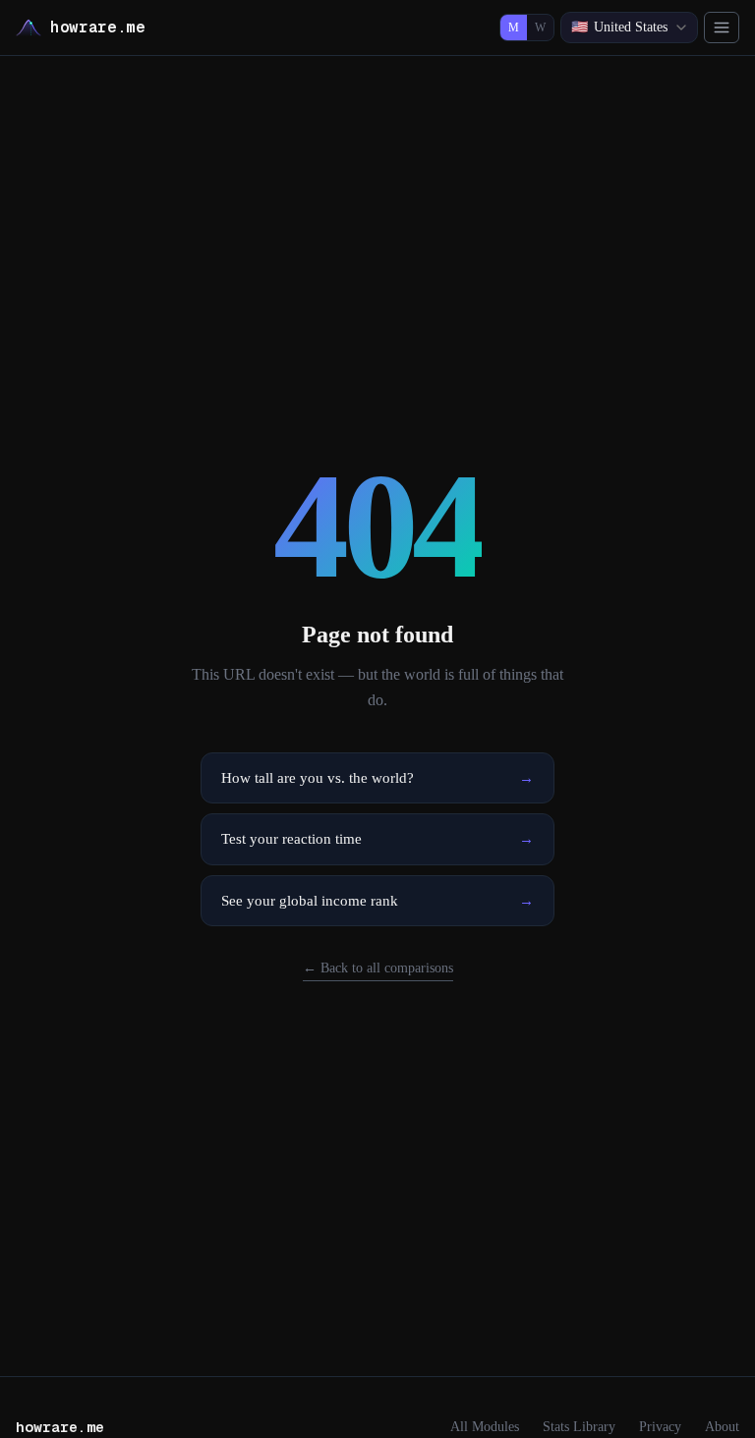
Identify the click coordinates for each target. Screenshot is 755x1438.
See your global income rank (377, 901)
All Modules (484, 1426)
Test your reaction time (377, 839)
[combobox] (629, 27)
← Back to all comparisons (378, 968)
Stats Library (579, 1426)
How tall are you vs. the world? (377, 778)
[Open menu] (721, 27)
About (722, 1426)
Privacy (660, 1426)
